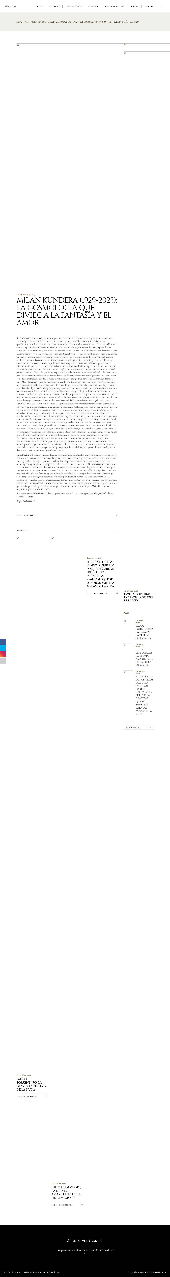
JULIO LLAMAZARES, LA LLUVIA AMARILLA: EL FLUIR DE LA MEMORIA (144, 657)
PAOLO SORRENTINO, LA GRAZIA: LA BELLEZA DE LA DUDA (144, 632)
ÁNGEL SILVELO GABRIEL (154, 1272)
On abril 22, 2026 (24, 1075)
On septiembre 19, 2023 (26, 294)
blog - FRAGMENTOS (35, 21)
